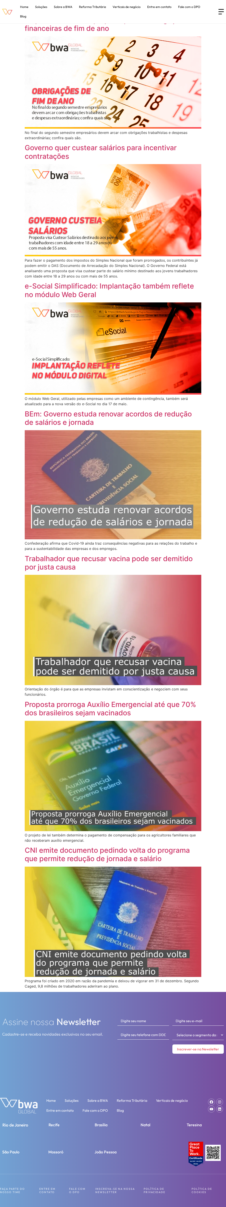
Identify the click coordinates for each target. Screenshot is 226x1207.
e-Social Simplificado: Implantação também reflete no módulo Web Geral (109, 290)
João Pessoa (105, 1152)
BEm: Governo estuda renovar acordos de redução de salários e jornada (108, 418)
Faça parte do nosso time (12, 1190)
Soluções (41, 7)
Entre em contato (159, 7)
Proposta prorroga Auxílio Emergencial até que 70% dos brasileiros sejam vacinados (110, 708)
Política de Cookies (202, 1190)
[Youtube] (211, 1109)
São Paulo (10, 1152)
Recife (54, 1124)
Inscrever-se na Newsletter (198, 1049)
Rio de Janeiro (15, 1125)
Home (24, 7)
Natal (145, 1124)
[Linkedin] (219, 1109)
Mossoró (55, 1152)
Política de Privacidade (154, 1190)
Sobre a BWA (63, 7)
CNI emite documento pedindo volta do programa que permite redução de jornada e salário (107, 854)
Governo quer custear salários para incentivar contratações (101, 151)
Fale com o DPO (189, 7)
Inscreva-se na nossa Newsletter (115, 1190)
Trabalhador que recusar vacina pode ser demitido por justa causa (109, 562)
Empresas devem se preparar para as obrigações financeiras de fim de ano (106, 24)
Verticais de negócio (127, 7)
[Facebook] (211, 1102)
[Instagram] (219, 1102)
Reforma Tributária (92, 7)
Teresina (194, 1124)
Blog (23, 16)
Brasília (101, 1124)
